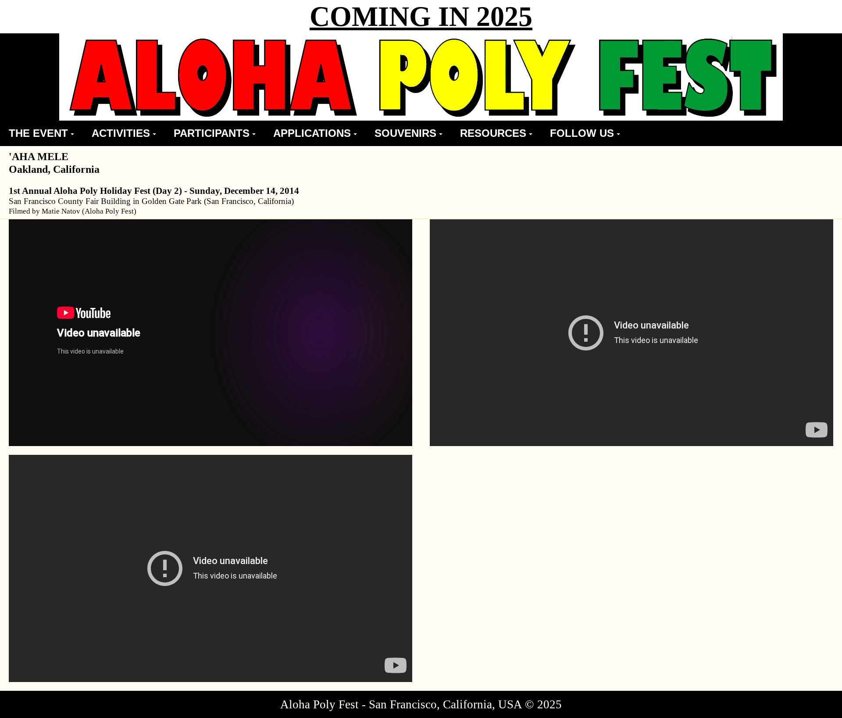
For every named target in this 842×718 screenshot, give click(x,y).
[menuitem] (41, 133)
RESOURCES (493, 133)
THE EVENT (38, 133)
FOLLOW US (582, 133)
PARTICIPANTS (212, 133)
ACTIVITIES (121, 133)
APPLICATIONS (312, 133)
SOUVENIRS (405, 133)
